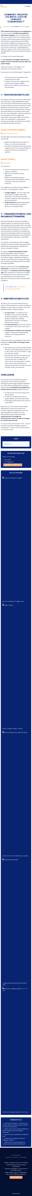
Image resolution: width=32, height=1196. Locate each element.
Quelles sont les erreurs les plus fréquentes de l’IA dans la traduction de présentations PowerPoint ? (15, 1130)
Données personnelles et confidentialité (16, 1157)
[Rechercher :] (16, 444)
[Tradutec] (4, 6)
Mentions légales (16, 1155)
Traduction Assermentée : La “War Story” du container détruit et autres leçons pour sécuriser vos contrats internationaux (15, 1124)
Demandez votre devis (13, 465)
